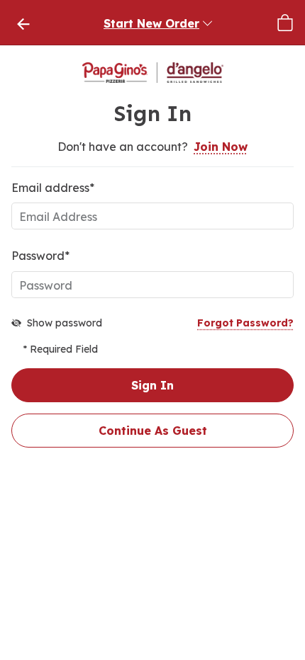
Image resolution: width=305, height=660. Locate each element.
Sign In (152, 385)
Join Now (221, 147)
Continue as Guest (153, 430)
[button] (159, 22)
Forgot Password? (245, 323)
